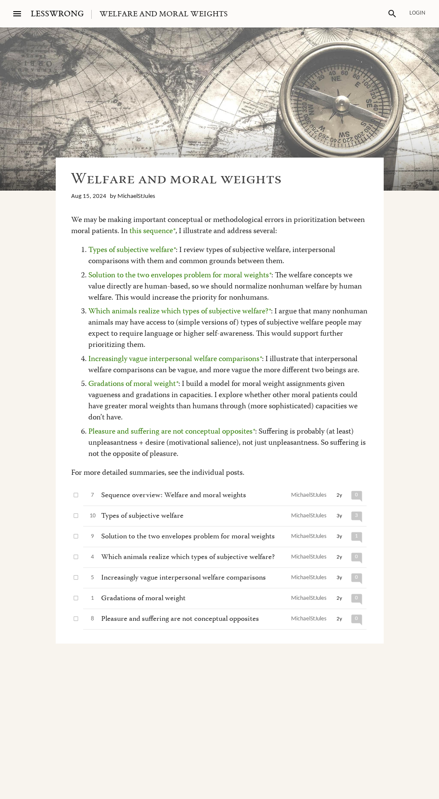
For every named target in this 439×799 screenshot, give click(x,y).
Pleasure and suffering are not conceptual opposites (170, 431)
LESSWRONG (57, 14)
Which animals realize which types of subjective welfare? (178, 311)
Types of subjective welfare (130, 250)
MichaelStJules (136, 196)
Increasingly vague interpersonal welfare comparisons (173, 359)
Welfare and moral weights (163, 14)
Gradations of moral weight (132, 384)
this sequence (151, 231)
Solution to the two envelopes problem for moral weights (178, 275)
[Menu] (17, 13)
